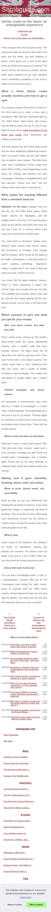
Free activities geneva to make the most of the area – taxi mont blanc (24, 660)
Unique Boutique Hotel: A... (16, 871)
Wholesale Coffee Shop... (15, 852)
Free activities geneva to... (15, 833)
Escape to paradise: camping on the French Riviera (25, 711)
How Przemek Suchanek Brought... (19, 801)
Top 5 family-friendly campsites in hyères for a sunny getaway (9, 622)
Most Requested (11, 735)
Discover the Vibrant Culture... (17, 808)
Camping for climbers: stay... (16, 839)
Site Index (8, 741)
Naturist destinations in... (15, 827)
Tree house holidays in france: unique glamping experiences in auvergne (24, 694)
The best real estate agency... (17, 769)
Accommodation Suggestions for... (19, 859)
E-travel (24, 34)
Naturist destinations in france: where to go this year (24, 652)
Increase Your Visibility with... (16, 776)
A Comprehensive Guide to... (16, 789)
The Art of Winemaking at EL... (17, 795)
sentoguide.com (25, 31)
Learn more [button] (25, 897)
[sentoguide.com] (25, 8)
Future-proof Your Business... (17, 763)
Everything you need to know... (17, 821)
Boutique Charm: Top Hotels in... (18, 865)
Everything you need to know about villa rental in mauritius (23, 646)
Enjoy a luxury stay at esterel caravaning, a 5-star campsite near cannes (23, 685)
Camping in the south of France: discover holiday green (25, 718)
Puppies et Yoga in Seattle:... (16, 757)
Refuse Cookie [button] (15, 905)
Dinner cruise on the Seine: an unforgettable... (24, 38)
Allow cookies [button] (36, 905)
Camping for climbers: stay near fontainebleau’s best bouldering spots (39, 624)
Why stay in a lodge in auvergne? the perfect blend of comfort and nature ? (25, 703)
